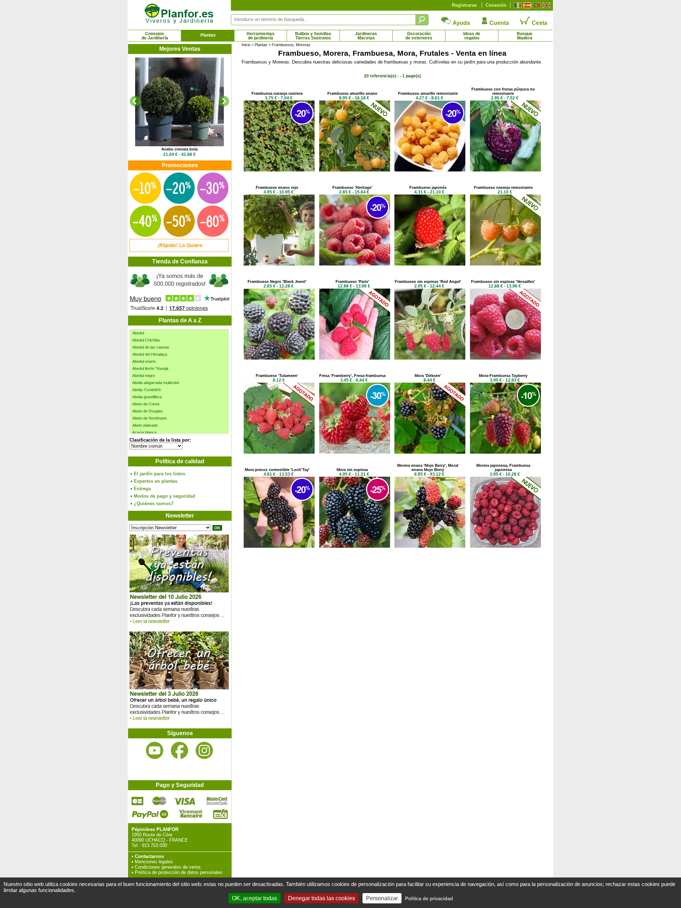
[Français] (517, 5)
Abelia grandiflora (147, 397)
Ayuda (461, 23)
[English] (545, 5)
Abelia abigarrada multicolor (155, 383)
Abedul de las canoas (150, 347)
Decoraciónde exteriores (418, 35)
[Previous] (135, 101)
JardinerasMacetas (366, 35)
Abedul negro (143, 375)
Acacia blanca (144, 432)
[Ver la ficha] (179, 102)
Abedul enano (144, 361)
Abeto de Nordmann (149, 418)
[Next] (223, 101)
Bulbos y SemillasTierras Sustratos (313, 35)
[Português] (536, 5)
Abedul (138, 333)
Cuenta (498, 23)
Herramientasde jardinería (261, 35)
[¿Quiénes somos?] (179, 291)
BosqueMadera (524, 35)
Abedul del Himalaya (149, 354)
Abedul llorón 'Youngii (150, 368)
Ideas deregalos (471, 35)
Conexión (496, 5)
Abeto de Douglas (147, 411)
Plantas (208, 35)
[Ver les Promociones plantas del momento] (179, 250)
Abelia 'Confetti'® (146, 390)
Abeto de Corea (145, 404)
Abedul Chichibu (146, 340)
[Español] (526, 5)
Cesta (538, 23)
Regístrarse (464, 5)
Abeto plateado (145, 425)
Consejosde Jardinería (155, 35)
